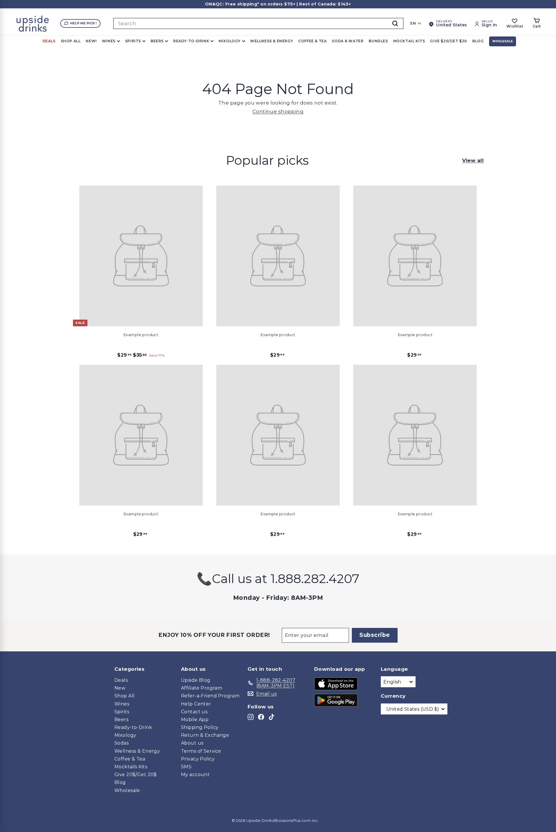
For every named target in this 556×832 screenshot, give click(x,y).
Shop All (71, 41)
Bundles (378, 41)
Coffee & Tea (312, 41)
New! (91, 41)
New (119, 688)
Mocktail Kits (409, 41)
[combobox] (258, 23)
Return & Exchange (205, 735)
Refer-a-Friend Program (210, 696)
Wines (109, 41)
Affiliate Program (201, 688)
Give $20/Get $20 (448, 41)
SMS (186, 766)
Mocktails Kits (130, 766)
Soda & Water (347, 41)
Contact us (194, 711)
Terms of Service (201, 751)
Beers (157, 41)
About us (192, 743)
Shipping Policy (199, 727)
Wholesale (502, 41)
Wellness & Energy (271, 41)
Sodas (121, 743)
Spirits (133, 41)
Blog (478, 41)
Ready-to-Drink (191, 41)
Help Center (196, 704)
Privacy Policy (198, 759)
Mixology (230, 41)
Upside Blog (196, 680)
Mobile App (195, 719)
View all (473, 160)
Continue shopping (278, 111)
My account (195, 774)
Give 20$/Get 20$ (135, 774)
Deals (49, 41)
